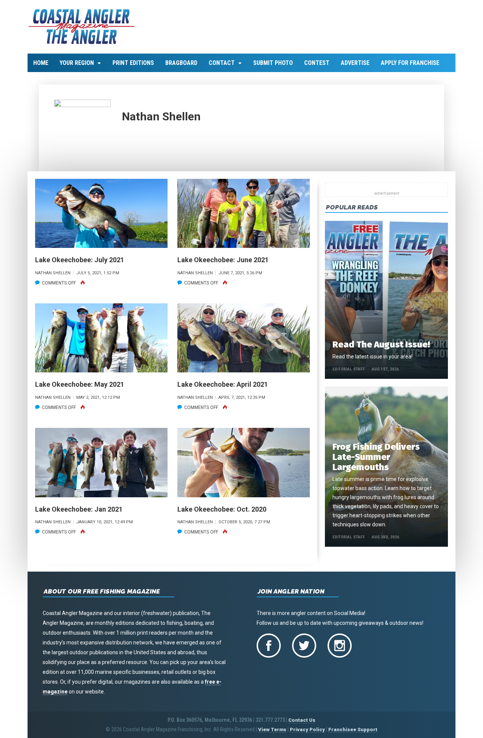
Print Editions (133, 62)
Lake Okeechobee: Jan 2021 (79, 509)
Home (40, 62)
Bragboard (181, 62)
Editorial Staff (348, 369)
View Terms (272, 729)
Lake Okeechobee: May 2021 (79, 384)
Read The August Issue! (381, 344)
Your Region (77, 62)
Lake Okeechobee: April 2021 (222, 384)
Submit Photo (273, 62)
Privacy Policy (307, 729)
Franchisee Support (352, 729)
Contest (316, 62)
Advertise (355, 62)
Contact (222, 62)
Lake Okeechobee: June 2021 (223, 260)
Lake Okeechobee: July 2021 (79, 260)
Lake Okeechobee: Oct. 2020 (221, 509)
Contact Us (301, 720)
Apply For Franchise (410, 62)
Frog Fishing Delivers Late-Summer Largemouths (376, 456)
